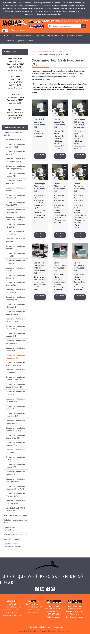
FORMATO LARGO (59, 21)
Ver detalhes (40, 155)
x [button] (87, 3)
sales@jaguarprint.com (12, 615)
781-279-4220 (15, 118)
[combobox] (5, 30)
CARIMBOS (73, 21)
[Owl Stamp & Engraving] (23, 24)
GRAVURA (83, 21)
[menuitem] (6, 35)
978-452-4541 (54, 614)
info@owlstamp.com (54, 617)
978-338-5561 (15, 103)
